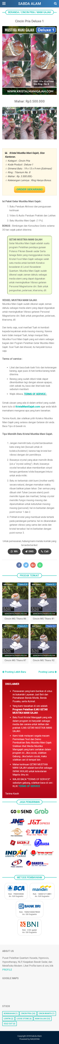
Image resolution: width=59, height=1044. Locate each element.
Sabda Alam (29, 4)
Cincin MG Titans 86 (15, 618)
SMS (31, 551)
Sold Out (8, 1024)
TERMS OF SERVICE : (35, 393)
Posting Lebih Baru (15, 671)
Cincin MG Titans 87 (15, 660)
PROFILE (7, 969)
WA (15, 551)
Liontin (7, 1019)
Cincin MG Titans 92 (43, 660)
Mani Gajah (40, 1019)
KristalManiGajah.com (28, 406)
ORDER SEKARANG (29, 189)
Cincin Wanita (45, 1013)
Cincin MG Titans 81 (43, 618)
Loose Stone (23, 1019)
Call (46, 551)
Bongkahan (9, 1013)
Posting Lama (47, 671)
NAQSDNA (35, 1039)
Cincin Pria (26, 1013)
